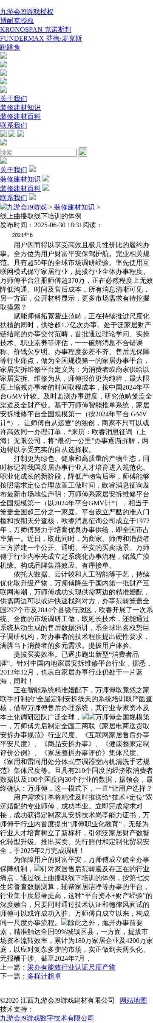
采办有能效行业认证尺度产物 (71, 967)
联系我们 (13, 125)
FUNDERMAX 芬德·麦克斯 (41, 38)
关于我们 (13, 98)
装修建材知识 (20, 107)
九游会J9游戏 (27, 207)
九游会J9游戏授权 (27, 11)
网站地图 (133, 1000)
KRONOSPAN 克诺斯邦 (35, 29)
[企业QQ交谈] (3, 56)
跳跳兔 (10, 47)
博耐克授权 (17, 20)
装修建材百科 (20, 116)
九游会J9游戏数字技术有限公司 (47, 1018)
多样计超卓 (44, 976)
